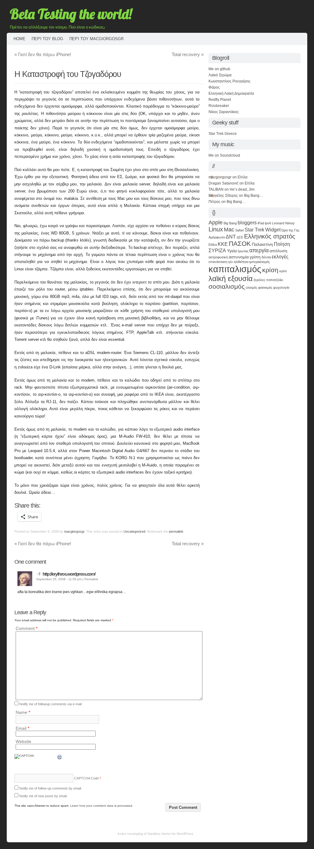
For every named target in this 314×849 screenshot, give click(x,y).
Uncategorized (134, 531)
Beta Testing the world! (71, 13)
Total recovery (188, 54)
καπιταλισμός (235, 269)
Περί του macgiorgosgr (96, 38)
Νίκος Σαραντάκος (224, 112)
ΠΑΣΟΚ (240, 243)
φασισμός (265, 287)
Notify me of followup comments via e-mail (50, 704)
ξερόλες (259, 280)
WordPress (185, 834)
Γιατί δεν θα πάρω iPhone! (42, 54)
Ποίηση (282, 244)
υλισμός (251, 287)
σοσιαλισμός (227, 286)
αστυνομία (239, 256)
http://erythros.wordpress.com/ (69, 574)
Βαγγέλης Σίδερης (223, 195)
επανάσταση (218, 262)
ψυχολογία (281, 287)
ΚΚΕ (223, 244)
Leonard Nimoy (283, 223)
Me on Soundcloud (224, 155)
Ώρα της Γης (290, 230)
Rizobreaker (219, 106)
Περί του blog (47, 38)
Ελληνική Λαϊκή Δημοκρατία (231, 93)
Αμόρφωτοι (217, 237)
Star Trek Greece (223, 133)
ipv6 (268, 223)
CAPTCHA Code (86, 778)
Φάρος (214, 87)
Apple (216, 222)
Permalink (91, 579)
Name (23, 712)
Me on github (219, 69)
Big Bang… (253, 195)
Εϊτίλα (242, 177)
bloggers (247, 222)
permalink (176, 531)
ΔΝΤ (231, 236)
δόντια (266, 257)
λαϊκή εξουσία (231, 278)
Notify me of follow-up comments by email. (50, 788)
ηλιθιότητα (241, 262)
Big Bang (230, 223)
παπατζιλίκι (274, 280)
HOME (19, 38)
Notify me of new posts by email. (43, 796)
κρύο (283, 271)
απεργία (259, 250)
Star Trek (254, 229)
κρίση (270, 269)
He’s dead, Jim (242, 189)
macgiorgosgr (74, 531)
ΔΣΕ (240, 237)
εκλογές (280, 256)
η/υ (230, 262)
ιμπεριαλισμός (259, 262)
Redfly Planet (220, 99)
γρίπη (255, 256)
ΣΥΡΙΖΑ (217, 250)
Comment (26, 628)
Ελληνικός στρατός (269, 236)
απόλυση (278, 250)
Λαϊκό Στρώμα (220, 75)
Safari (239, 230)
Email (22, 728)
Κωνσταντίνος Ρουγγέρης (230, 81)
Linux (216, 229)
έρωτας (243, 251)
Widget (273, 229)
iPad (261, 223)
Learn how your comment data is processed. (101, 805)
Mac (229, 230)
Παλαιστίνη (262, 244)
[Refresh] (59, 758)
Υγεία (232, 250)
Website (23, 741)
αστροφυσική (218, 257)
